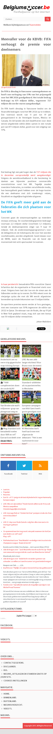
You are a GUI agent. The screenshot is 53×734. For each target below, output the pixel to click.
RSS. (5, 670)
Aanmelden (35, 25)
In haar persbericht (10, 284)
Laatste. (6, 490)
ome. (7, 694)
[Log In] (41, 25)
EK (4, 518)
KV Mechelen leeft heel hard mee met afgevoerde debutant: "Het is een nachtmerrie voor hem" (32, 436)
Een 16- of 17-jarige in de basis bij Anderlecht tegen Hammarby (27, 497)
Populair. (6, 492)
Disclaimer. (9, 666)
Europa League (9, 500)
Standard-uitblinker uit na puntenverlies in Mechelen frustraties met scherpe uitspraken (31, 388)
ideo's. (8, 708)
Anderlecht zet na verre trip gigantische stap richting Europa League (11, 364)
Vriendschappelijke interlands (14, 509)
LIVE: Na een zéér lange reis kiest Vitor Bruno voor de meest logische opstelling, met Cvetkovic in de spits (31, 367)
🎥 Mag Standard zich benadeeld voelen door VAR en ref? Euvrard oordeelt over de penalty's (11, 434)
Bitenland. (10, 701)
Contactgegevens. (13, 663)
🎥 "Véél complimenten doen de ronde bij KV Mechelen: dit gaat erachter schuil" (10, 388)
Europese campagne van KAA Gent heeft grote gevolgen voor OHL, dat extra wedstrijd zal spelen (31, 411)
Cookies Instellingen (15, 680)
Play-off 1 (7, 536)
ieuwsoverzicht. (13, 705)
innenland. (10, 697)
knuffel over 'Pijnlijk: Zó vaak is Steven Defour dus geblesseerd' (27, 568)
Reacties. (6, 495)
